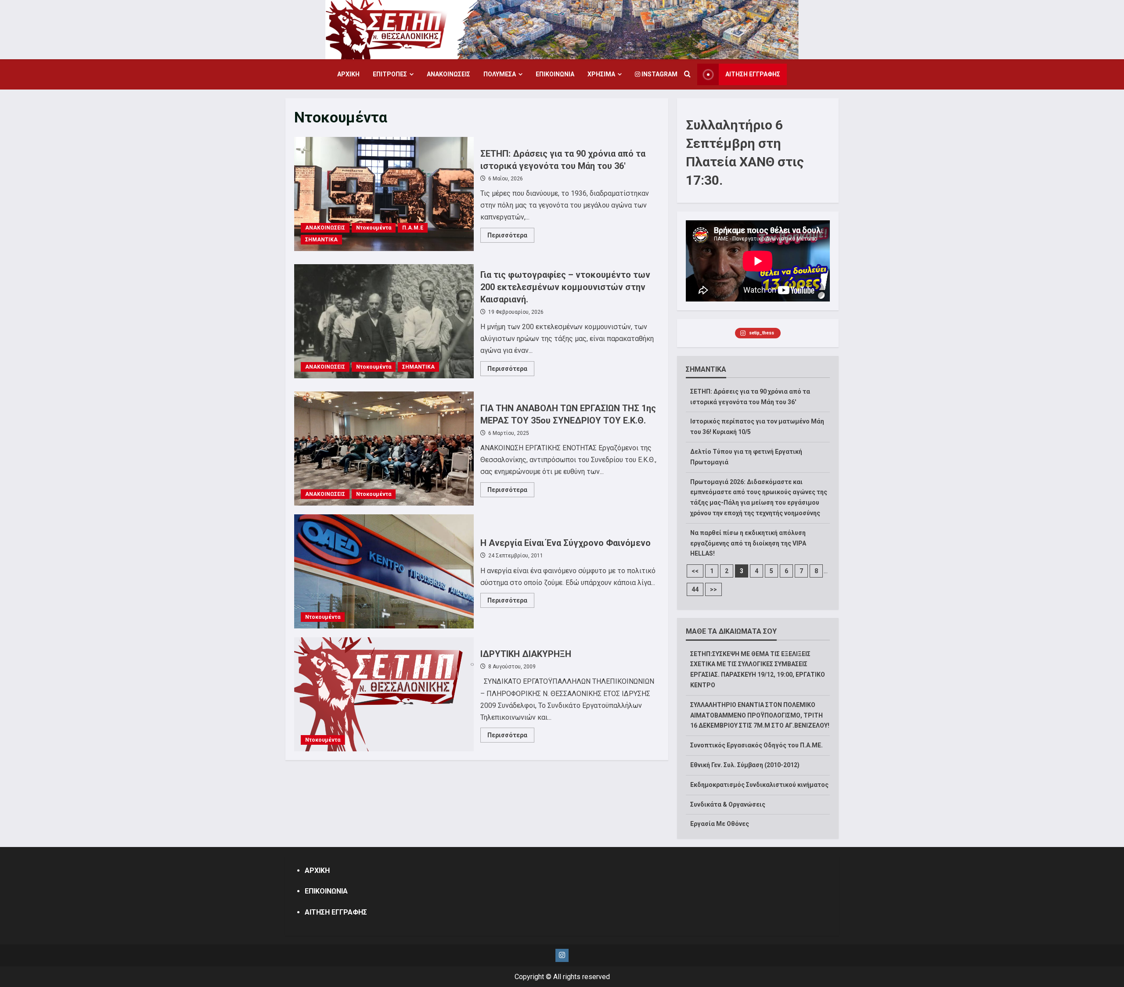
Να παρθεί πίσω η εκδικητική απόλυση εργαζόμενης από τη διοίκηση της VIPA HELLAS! (748, 543)
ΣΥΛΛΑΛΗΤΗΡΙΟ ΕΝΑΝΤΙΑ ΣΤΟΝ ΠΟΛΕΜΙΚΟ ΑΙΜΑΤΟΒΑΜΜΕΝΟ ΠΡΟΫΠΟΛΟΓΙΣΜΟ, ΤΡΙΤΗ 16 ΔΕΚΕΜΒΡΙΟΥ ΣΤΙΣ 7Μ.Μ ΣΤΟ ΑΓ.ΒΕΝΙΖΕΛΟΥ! (759, 715)
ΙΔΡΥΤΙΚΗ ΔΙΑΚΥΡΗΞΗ (384, 694)
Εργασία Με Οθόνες (719, 823)
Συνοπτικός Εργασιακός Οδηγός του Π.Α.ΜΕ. (756, 745)
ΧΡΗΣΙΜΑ (601, 74)
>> (713, 589)
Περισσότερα (510, 237)
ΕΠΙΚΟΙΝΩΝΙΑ (555, 74)
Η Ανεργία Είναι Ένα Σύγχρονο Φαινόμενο (384, 571)
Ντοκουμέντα (373, 228)
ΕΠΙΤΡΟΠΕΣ (390, 74)
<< (695, 570)
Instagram (658, 74)
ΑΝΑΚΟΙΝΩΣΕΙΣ (448, 74)
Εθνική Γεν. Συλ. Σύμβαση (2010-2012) (745, 764)
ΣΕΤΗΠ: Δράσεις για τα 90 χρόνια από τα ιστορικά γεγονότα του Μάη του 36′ (384, 194)
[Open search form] (687, 74)
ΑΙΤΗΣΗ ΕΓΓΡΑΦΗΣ (752, 74)
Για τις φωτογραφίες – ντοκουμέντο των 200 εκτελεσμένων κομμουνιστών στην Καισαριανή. (384, 321)
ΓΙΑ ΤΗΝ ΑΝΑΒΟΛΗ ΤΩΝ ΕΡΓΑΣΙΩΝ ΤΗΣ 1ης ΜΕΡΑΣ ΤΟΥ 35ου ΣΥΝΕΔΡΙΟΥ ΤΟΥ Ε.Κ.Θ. (384, 448)
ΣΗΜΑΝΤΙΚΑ (321, 240)
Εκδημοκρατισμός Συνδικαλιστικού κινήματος (759, 784)
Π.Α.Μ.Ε (412, 228)
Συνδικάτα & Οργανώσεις (727, 804)
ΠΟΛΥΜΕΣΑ (499, 74)
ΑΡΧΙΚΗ (348, 74)
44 (695, 589)
